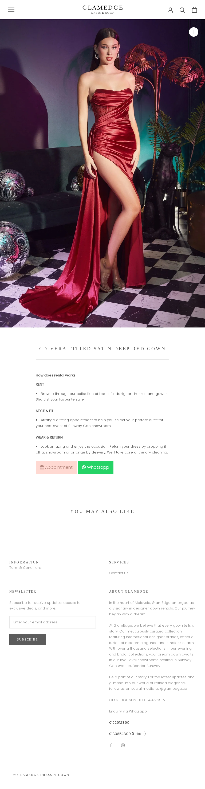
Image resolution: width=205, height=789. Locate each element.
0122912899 (119, 722)
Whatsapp (97, 467)
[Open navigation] (11, 9)
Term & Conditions (25, 567)
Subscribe (27, 639)
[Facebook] (111, 745)
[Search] (182, 10)
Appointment (58, 467)
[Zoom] (193, 32)
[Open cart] (194, 10)
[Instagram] (123, 745)
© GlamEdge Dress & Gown (41, 774)
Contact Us (118, 572)
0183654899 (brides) (127, 733)
